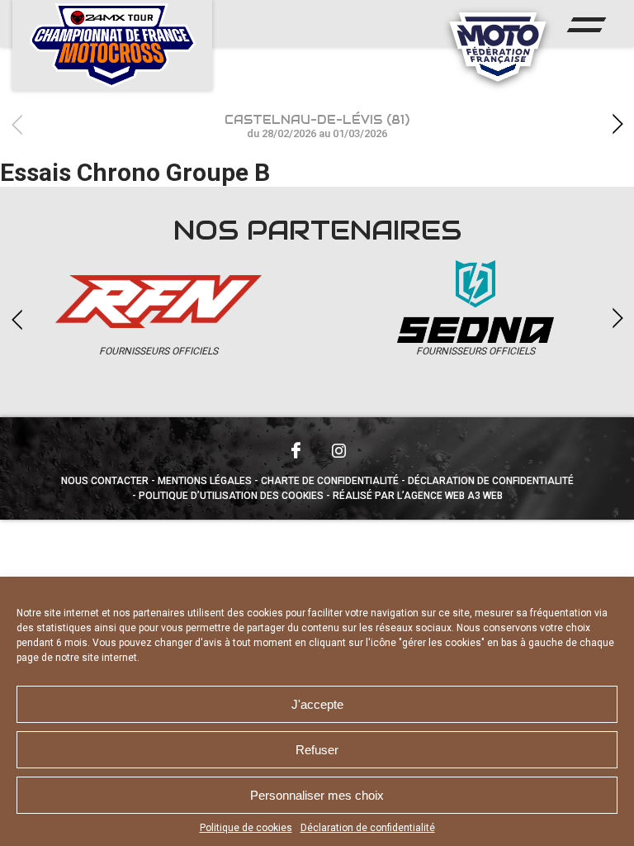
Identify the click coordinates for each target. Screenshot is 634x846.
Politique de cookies (246, 828)
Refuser (317, 750)
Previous (16, 124)
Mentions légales (205, 481)
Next (617, 124)
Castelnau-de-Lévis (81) (317, 126)
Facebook (295, 450)
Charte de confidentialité (330, 481)
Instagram (338, 450)
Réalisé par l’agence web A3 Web (418, 495)
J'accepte (317, 704)
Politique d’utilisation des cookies (231, 495)
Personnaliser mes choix (317, 795)
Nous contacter (105, 481)
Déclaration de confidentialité (367, 828)
